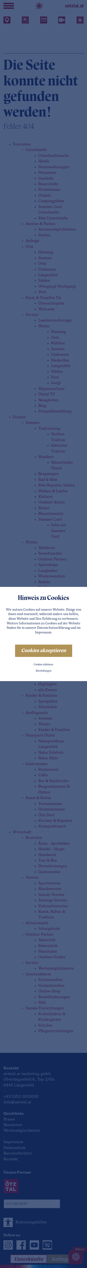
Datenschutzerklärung (53, 628)
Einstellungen (44, 671)
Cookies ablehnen (43, 664)
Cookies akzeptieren (43, 650)
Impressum (43, 632)
